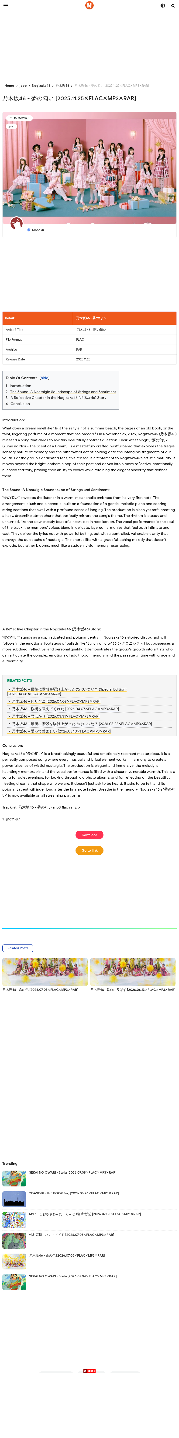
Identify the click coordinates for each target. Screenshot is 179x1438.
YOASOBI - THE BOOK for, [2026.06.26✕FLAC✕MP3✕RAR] (74, 1193)
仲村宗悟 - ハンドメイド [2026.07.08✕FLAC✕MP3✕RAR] (71, 1235)
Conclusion (20, 403)
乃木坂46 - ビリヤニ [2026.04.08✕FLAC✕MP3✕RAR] (56, 701)
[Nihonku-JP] (89, 5)
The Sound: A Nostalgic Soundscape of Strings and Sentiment (63, 392)
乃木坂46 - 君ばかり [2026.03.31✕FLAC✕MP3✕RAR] (56, 716)
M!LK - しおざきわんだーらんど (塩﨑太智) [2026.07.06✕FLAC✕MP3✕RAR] (85, 1214)
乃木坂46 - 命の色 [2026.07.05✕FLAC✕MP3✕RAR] (40, 990)
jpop (11, 126)
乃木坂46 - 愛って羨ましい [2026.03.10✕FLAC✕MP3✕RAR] (61, 731)
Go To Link (90, 850)
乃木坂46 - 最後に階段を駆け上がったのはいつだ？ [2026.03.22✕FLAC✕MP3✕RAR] (82, 724)
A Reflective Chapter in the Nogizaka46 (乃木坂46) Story (58, 397)
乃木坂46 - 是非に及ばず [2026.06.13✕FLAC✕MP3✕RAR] (133, 990)
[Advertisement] (89, 44)
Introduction (20, 386)
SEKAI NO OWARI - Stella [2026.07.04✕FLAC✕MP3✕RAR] (73, 1276)
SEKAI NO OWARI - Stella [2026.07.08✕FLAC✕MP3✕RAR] (73, 1173)
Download (89, 835)
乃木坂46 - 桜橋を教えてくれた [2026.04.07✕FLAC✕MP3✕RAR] (65, 709)
